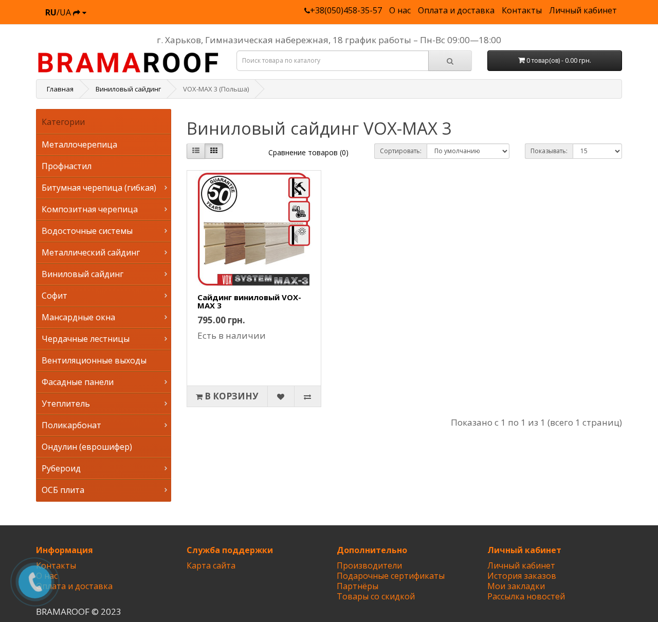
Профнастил (67, 166)
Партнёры (357, 586)
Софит (54, 295)
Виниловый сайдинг (82, 274)
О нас (400, 10)
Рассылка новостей (526, 596)
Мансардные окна (78, 317)
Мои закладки (516, 586)
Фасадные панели (78, 382)
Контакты (522, 10)
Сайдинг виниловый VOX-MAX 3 (249, 301)
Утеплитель (66, 403)
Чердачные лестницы (86, 338)
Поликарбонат (71, 425)
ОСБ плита (63, 490)
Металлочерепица (79, 144)
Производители (369, 565)
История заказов (521, 575)
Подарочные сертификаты (391, 575)
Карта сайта (211, 565)
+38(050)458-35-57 (346, 10)
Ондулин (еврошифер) (87, 446)
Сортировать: (401, 151)
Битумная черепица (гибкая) (99, 187)
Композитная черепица (90, 209)
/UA (59, 12)
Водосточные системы (87, 230)
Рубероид (61, 468)
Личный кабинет (583, 10)
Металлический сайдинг (91, 252)
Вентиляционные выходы (94, 360)
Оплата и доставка (456, 10)
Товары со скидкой (376, 596)
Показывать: (549, 151)
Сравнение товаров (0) (308, 152)
